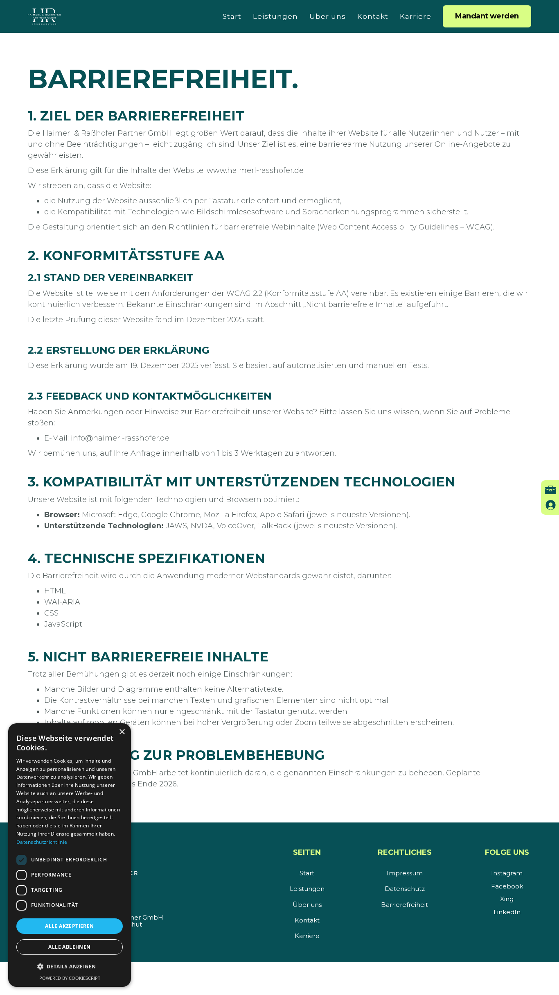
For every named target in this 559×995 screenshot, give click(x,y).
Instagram (507, 873)
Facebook (507, 886)
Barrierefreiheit (404, 905)
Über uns (327, 16)
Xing (507, 899)
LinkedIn (507, 912)
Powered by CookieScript (69, 978)
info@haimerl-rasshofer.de (120, 438)
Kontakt (372, 16)
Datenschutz (405, 889)
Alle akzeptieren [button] (69, 925)
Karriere (415, 16)
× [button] (122, 732)
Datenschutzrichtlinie (41, 841)
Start (232, 16)
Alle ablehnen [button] (69, 946)
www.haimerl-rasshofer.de (255, 170)
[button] (69, 966)
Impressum (405, 873)
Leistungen (275, 16)
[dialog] (69, 855)
